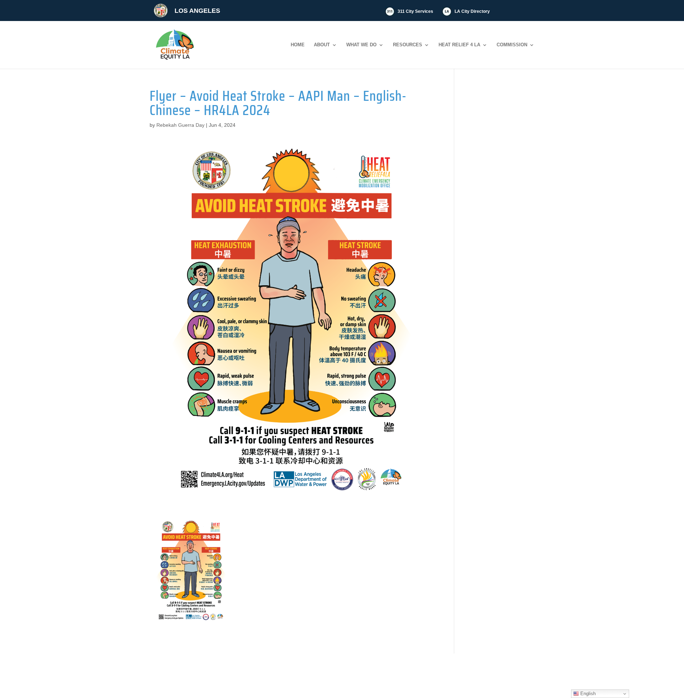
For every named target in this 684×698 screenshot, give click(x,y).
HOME (298, 44)
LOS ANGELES (197, 10)
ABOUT (322, 44)
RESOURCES (407, 44)
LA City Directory (472, 11)
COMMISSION (512, 44)
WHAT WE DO (361, 44)
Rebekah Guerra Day (180, 125)
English (587, 693)
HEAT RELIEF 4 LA (459, 44)
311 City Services (415, 11)
